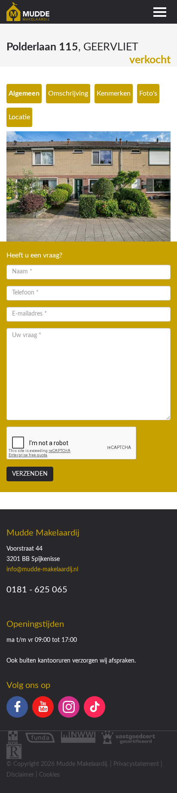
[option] (88, 186)
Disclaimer (20, 775)
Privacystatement (136, 764)
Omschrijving (68, 93)
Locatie (19, 117)
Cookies (49, 775)
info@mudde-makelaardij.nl (42, 570)
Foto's (148, 93)
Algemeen (24, 93)
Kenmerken (114, 93)
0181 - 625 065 (36, 589)
